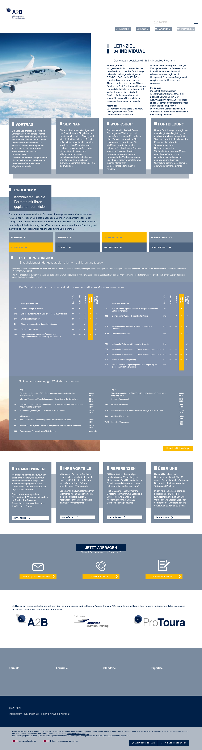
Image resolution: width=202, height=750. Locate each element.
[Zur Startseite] (17, 14)
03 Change (161, 28)
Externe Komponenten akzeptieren (64, 741)
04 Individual (184, 28)
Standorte (109, 668)
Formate (14, 668)
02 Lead (141, 28)
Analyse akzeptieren (27, 741)
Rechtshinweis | (50, 713)
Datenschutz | (32, 713)
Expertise (157, 668)
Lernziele (62, 668)
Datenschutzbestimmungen (78, 734)
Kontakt (163, 22)
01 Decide (122, 28)
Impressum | (16, 713)
